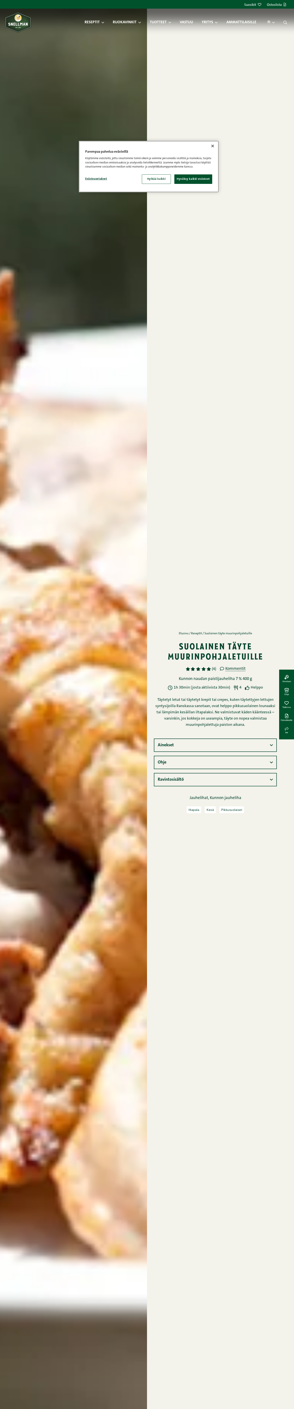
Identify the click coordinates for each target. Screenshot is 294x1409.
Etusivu (184, 633)
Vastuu (186, 22)
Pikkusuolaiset (231, 810)
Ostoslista (274, 5)
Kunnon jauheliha (225, 798)
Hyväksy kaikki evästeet (193, 179)
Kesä (210, 810)
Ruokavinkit (124, 22)
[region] (149, 166)
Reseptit (92, 22)
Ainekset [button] (166, 745)
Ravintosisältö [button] (171, 779)
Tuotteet (158, 22)
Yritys (207, 22)
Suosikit (250, 5)
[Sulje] (212, 146)
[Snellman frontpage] (18, 22)
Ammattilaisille (241, 22)
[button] (105, 22)
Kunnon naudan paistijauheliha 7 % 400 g (215, 679)
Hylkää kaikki (156, 179)
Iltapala (194, 810)
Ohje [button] (162, 762)
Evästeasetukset (96, 178)
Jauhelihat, (200, 798)
